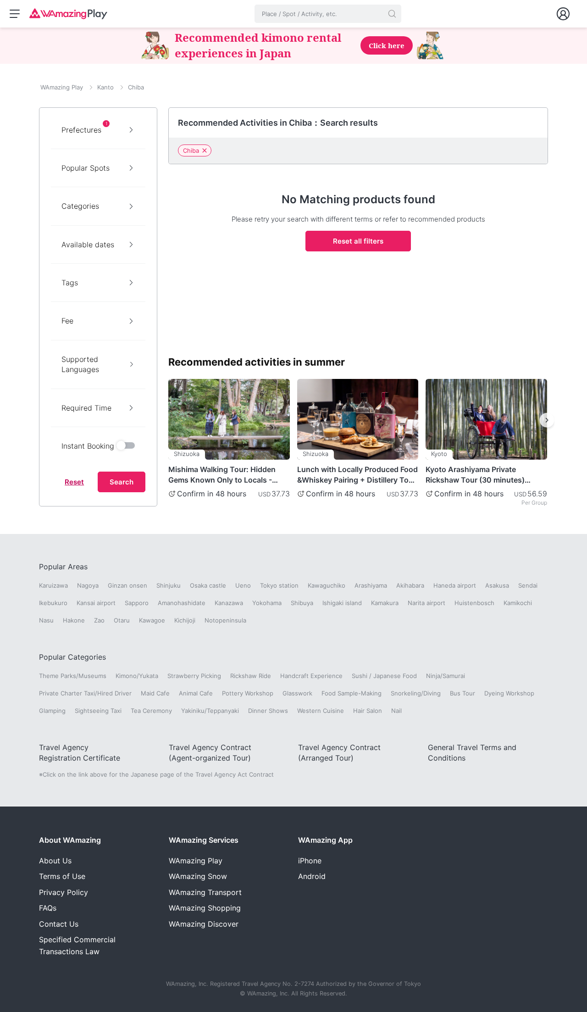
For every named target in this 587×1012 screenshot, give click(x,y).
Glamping (52, 710)
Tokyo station (279, 585)
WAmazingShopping (205, 907)
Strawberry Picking (194, 675)
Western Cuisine (320, 710)
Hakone (74, 620)
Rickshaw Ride (250, 675)
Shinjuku (168, 585)
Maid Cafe (155, 693)
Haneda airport (454, 585)
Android (312, 876)
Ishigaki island (342, 602)
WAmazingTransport (205, 892)
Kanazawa (229, 602)
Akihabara (410, 585)
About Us (55, 860)
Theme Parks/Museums (72, 675)
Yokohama (267, 602)
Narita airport (426, 602)
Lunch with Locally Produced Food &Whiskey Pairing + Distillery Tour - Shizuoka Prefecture (357, 475)
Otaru (122, 620)
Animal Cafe (196, 693)
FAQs (47, 907)
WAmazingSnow (198, 876)
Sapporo (137, 602)
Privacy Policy (63, 892)
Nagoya (88, 585)
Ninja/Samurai (445, 675)
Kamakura (385, 602)
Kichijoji (184, 620)
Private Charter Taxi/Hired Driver (85, 693)
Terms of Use (62, 876)
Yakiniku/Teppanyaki (210, 710)
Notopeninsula (225, 620)
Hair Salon (367, 710)
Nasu (46, 620)
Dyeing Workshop (509, 693)
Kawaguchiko (326, 585)
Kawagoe (152, 620)
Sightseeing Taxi (98, 710)
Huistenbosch (474, 602)
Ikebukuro (53, 602)
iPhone (309, 860)
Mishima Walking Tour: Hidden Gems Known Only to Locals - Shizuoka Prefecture (222, 475)
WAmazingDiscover (203, 924)
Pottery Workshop (247, 693)
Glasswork (297, 693)
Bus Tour (462, 693)
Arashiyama (370, 585)
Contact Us (58, 924)
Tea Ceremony (151, 710)
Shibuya (302, 602)
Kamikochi (518, 602)
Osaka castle (208, 585)
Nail (396, 710)
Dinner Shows (268, 710)
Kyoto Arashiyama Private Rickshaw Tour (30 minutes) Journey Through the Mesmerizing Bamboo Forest (476, 475)
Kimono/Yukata (137, 675)
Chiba (191, 150)
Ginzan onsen (127, 585)
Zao (99, 620)
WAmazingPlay (195, 860)
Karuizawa (53, 585)
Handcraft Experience (311, 675)
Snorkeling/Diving (416, 693)
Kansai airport (96, 602)
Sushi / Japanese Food (384, 675)
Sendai (527, 585)
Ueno (243, 585)
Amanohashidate (181, 602)
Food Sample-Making (351, 693)
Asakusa (497, 585)
